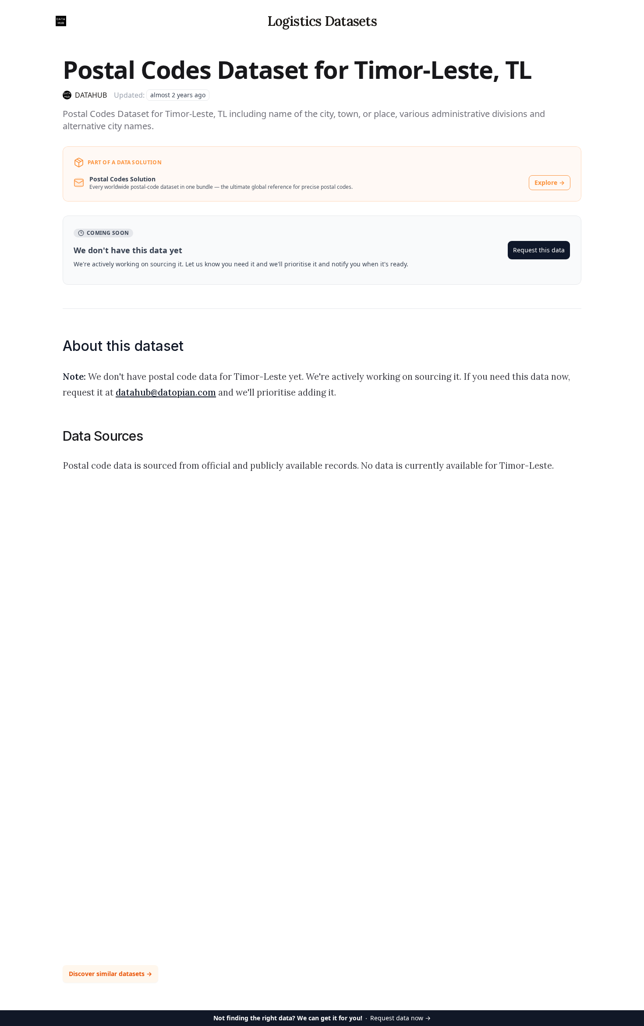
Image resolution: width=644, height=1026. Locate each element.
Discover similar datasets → (110, 973)
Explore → (549, 182)
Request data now (322, 1018)
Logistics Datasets (322, 21)
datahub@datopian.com (166, 392)
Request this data (539, 250)
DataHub (91, 95)
